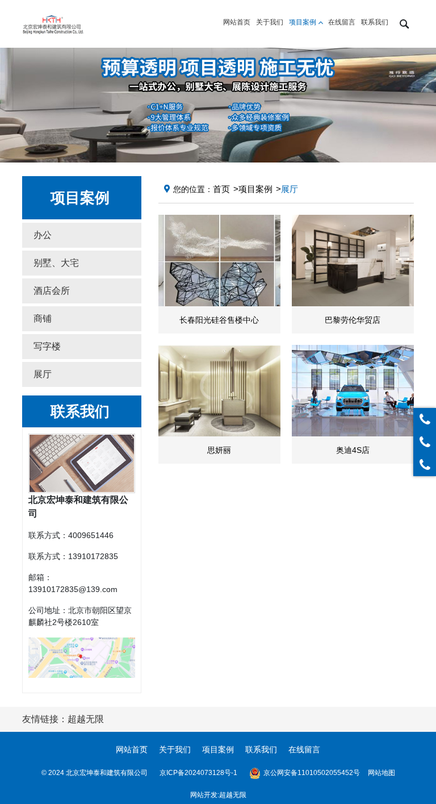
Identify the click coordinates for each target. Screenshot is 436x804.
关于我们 (175, 749)
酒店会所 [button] (51, 290)
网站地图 (381, 773)
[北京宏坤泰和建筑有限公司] (53, 24)
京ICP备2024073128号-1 (198, 773)
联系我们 (261, 749)
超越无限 (232, 795)
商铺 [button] (42, 318)
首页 (221, 189)
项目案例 (255, 189)
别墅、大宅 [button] (56, 263)
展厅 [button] (42, 374)
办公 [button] (42, 235)
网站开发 (203, 795)
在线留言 (304, 749)
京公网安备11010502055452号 (311, 773)
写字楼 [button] (47, 346)
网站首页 (132, 749)
